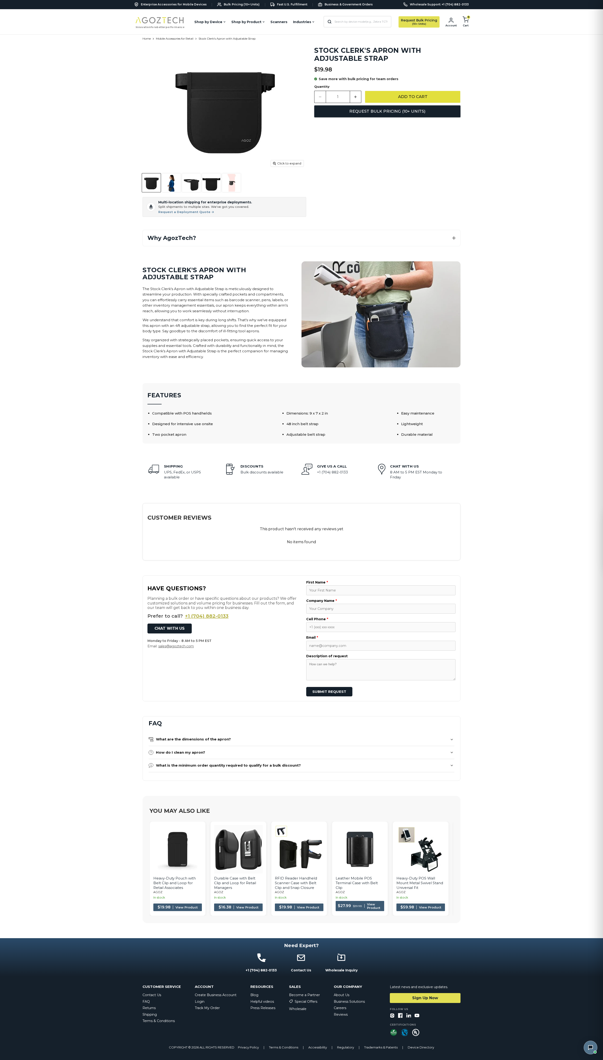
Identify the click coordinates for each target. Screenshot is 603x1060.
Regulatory (345, 1047)
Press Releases (262, 1008)
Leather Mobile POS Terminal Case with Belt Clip (357, 883)
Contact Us (152, 995)
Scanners (278, 22)
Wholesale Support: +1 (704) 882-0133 (439, 4)
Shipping (150, 1014)
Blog (254, 995)
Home (147, 38)
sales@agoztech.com (176, 646)
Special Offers (306, 1001)
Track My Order (207, 1008)
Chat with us (170, 628)
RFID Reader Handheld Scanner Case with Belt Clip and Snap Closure (296, 883)
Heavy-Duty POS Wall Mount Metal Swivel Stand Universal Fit (419, 883)
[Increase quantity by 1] (356, 97)
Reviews (341, 1014)
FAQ (146, 1001)
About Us (341, 995)
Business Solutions (349, 1001)
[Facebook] (400, 1016)
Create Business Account (215, 995)
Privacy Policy (248, 1047)
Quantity (322, 86)
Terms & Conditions (159, 1021)
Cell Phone (317, 619)
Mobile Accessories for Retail (174, 38)
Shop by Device (208, 22)
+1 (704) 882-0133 (206, 616)
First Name (317, 582)
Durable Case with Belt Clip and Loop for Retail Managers (235, 883)
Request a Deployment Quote (186, 212)
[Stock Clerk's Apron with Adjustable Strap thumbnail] (151, 182)
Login (199, 1001)
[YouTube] (417, 1016)
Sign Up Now (425, 998)
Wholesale (297, 1009)
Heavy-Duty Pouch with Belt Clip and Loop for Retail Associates (174, 883)
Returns (149, 1008)
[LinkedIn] (408, 1016)
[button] (301, 238)
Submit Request (329, 691)
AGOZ (158, 892)
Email (312, 637)
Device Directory (421, 1047)
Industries (302, 22)
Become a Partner (304, 995)
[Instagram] (392, 1016)
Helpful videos (262, 1001)
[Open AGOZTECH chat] (590, 1047)
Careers (340, 1008)
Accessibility (317, 1047)
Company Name (321, 601)
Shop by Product (246, 22)
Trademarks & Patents (381, 1047)
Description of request (327, 656)
